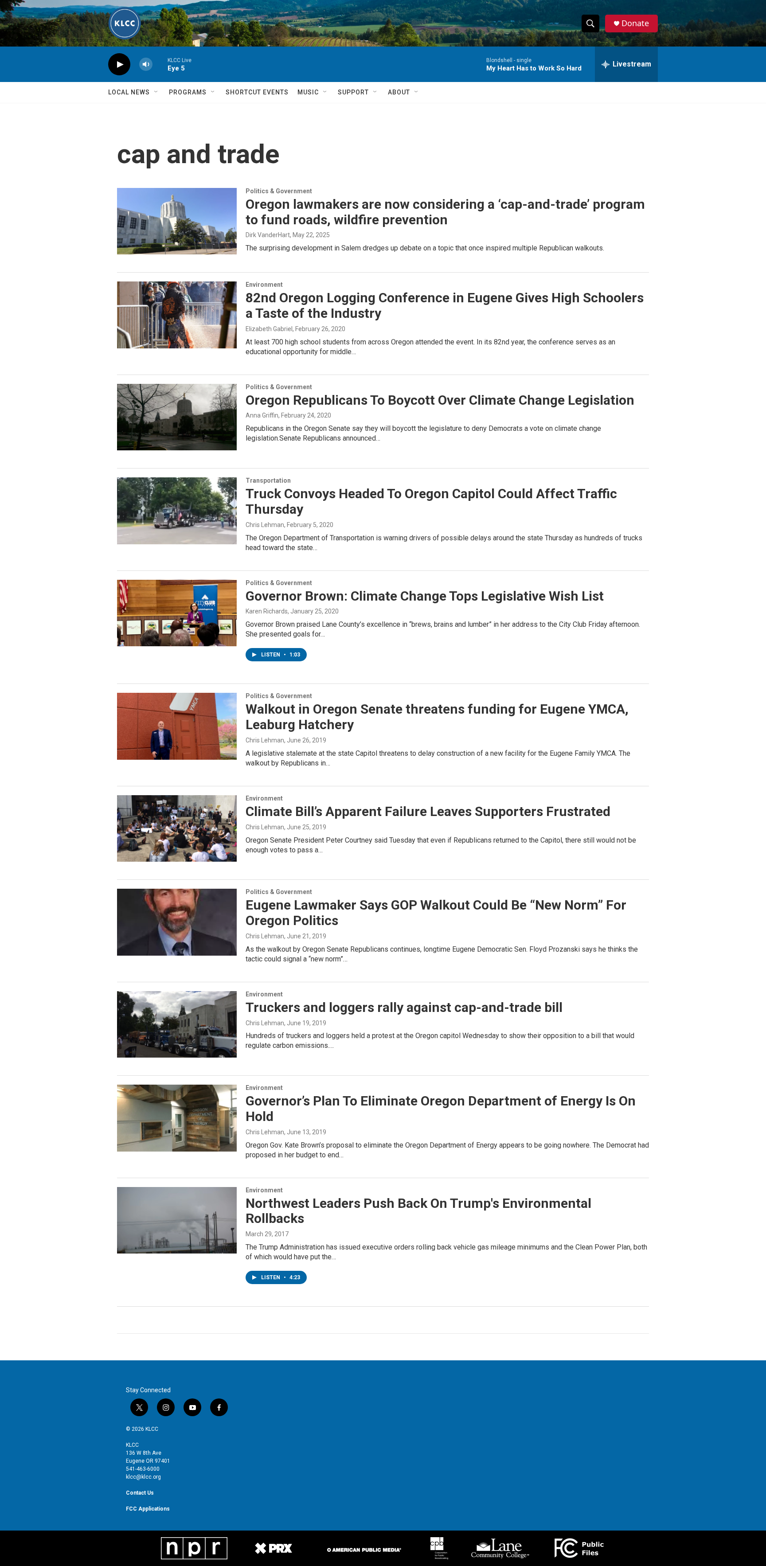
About (399, 92)
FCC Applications (148, 1509)
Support (353, 92)
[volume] (145, 64)
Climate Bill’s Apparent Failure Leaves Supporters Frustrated (428, 811)
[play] (119, 64)
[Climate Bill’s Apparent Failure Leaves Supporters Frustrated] (177, 828)
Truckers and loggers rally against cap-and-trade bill (404, 1007)
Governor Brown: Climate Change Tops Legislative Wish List (425, 596)
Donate (635, 23)
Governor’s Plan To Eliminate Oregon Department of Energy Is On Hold (441, 1108)
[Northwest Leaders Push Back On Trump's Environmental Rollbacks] (177, 1220)
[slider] (160, 64)
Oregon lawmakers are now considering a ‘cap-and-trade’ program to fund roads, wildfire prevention (445, 211)
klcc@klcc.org (143, 1477)
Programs (188, 92)
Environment (264, 284)
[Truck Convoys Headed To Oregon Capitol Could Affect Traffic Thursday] (177, 510)
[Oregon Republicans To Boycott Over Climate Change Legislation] (177, 417)
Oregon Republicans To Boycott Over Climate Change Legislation (440, 400)
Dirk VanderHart (268, 234)
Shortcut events (257, 92)
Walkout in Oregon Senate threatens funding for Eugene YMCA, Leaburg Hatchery (437, 716)
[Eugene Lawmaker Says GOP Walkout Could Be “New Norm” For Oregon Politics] (177, 922)
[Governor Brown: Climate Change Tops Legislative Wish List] (177, 613)
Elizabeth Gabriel (269, 328)
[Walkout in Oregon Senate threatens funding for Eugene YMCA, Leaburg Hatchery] (177, 726)
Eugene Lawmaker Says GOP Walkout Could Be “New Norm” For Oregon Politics (436, 912)
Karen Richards (267, 611)
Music (308, 92)
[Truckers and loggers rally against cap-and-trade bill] (177, 1024)
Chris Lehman (265, 524)
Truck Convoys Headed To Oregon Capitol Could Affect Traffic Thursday (431, 501)
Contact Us (140, 1493)
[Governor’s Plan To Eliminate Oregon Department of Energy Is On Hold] (177, 1118)
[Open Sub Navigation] (156, 92)
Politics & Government (279, 191)
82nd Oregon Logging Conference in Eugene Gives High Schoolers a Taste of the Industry (445, 305)
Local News (129, 92)
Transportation (268, 480)
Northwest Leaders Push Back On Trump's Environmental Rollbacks (418, 1210)
